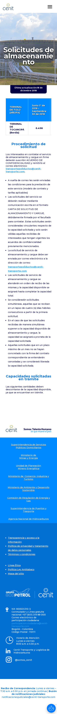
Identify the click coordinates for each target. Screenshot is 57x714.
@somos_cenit (23, 660)
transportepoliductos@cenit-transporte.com (23, 170)
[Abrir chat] (51, 708)
